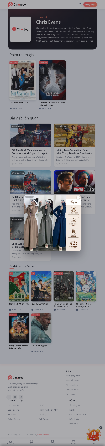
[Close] (78, 197)
